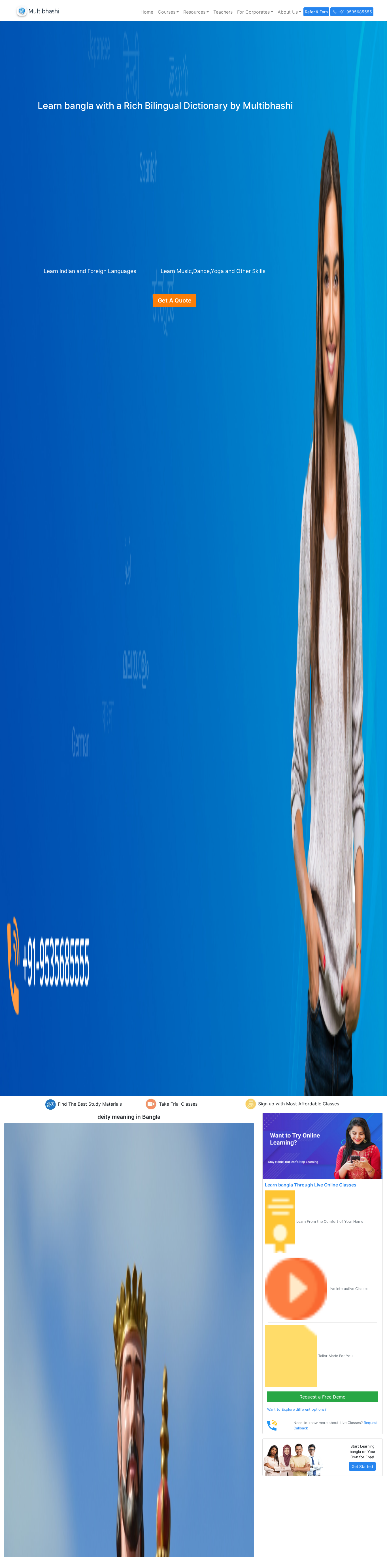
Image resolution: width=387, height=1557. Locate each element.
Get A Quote (175, 300)
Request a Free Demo (322, 1397)
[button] (168, 12)
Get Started (362, 1466)
